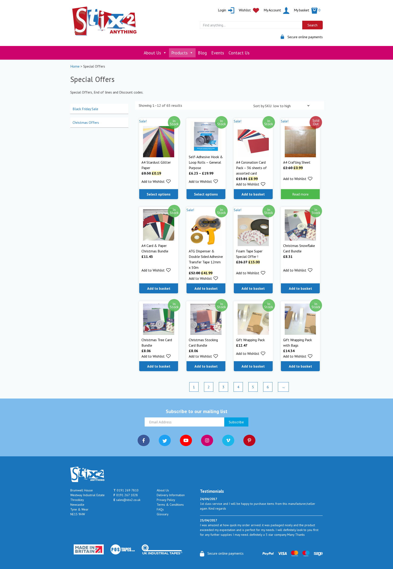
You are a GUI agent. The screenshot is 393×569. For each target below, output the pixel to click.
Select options (159, 194)
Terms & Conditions (170, 505)
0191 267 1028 (125, 495)
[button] (156, 181)
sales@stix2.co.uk (126, 500)
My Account (273, 10)
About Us (152, 53)
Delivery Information (171, 495)
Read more (300, 194)
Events (217, 53)
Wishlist (245, 10)
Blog (202, 53)
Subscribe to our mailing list (196, 411)
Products (179, 53)
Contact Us (239, 53)
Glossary (163, 514)
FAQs (160, 509)
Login (222, 10)
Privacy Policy (166, 500)
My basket (307, 10)
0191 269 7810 (126, 490)
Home (75, 66)
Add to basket (253, 194)
